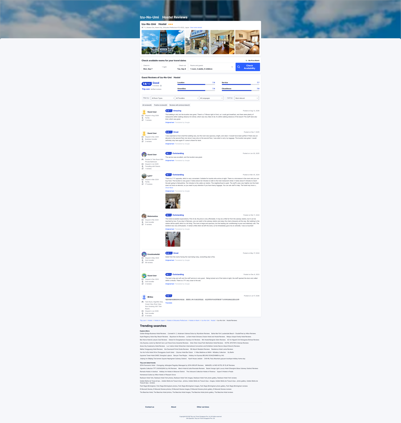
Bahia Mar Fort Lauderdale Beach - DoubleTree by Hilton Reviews (233, 333)
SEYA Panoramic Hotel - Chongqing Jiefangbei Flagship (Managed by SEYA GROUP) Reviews (172, 365)
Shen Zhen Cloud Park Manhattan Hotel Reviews (206, 343)
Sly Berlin (231, 352)
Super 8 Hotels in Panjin (225, 371)
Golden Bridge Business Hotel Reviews (153, 333)
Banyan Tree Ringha (180, 355)
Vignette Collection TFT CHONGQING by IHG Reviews (158, 368)
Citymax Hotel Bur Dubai (184, 352)
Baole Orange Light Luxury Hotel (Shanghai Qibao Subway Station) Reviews (232, 368)
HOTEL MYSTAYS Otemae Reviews (237, 343)
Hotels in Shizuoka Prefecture (177, 320)
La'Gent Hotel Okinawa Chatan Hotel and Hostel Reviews (205, 336)
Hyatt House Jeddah (195, 358)
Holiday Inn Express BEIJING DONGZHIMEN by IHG (206, 355)
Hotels (150, 320)
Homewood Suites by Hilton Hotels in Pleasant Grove (158, 375)
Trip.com (143, 320)
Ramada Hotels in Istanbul (149, 371)
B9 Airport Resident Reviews (200, 349)
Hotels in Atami (194, 320)
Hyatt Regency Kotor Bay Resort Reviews (154, 336)
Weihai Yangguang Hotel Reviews (151, 349)
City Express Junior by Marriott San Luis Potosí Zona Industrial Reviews (164, 343)
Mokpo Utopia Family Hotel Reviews (239, 336)
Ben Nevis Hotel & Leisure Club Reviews (153, 340)
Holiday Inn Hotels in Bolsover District (172, 371)
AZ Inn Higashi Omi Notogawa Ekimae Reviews (243, 340)
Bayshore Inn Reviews (177, 336)
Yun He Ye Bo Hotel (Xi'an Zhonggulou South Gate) (157, 352)
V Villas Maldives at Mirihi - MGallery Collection (210, 352)
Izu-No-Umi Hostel (208, 320)
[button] (286, 3)
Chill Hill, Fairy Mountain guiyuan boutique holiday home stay (224, 358)
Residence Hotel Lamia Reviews (222, 349)
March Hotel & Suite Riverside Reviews (191, 368)
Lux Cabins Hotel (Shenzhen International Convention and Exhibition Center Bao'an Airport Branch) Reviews (203, 346)
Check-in (146, 65)
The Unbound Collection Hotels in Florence (200, 371)
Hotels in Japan (159, 320)
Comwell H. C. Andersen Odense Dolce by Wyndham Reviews (189, 333)
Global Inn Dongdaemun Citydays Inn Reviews (184, 340)
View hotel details (196, 27)
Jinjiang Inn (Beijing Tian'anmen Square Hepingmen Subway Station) (163, 358)
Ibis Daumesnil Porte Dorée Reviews (176, 349)
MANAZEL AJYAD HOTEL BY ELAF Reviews (220, 365)
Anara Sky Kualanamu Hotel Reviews (152, 346)
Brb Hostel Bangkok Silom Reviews (214, 340)
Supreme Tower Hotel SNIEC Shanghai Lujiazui (156, 355)
